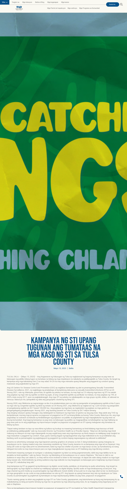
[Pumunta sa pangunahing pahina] (19, 8)
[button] (121, 4)
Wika (3, 2)
